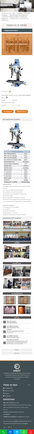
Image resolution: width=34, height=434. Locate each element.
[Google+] (7, 427)
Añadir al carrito (21, 111)
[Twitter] (11, 427)
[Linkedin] (9, 427)
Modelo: (4, 100)
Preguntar (8, 111)
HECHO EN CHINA (9, 390)
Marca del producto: (7, 102)
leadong (26, 423)
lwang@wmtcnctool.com (23, 416)
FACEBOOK (8, 396)
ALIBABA (7, 388)
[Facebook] (4, 427)
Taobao (7, 393)
